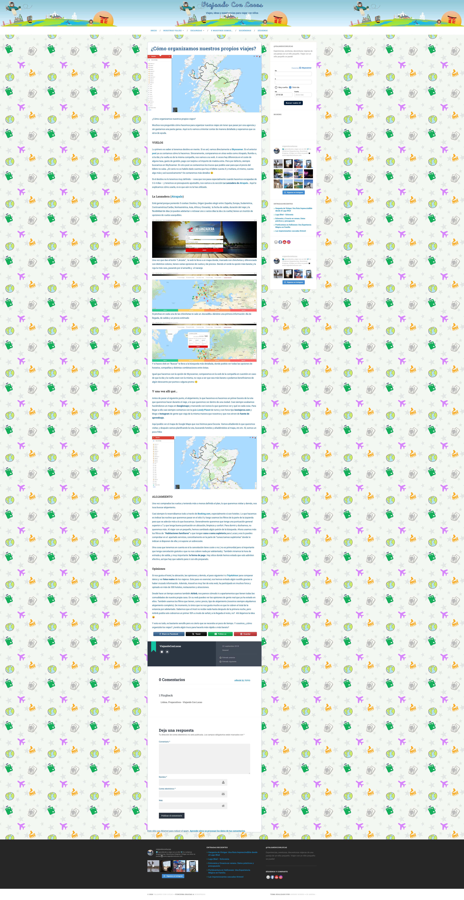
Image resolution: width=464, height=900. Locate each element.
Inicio (154, 30)
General (225, 650)
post (154, 153)
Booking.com (204, 513)
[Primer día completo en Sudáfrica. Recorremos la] (298, 163)
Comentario (164, 742)
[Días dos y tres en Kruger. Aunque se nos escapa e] (278, 163)
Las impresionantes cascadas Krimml (290, 231)
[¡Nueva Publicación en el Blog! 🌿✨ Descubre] (278, 173)
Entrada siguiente (229, 661)
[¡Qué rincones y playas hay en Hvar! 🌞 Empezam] (298, 183)
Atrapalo (244, 183)
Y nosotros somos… (221, 30)
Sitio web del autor (167, 652)
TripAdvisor (232, 575)
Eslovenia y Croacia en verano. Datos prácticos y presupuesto (290, 219)
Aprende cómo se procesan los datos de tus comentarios (217, 831)
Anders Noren (297, 894)
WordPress (199, 894)
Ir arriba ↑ (311, 894)
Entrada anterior (228, 657)
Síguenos (263, 30)
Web (161, 801)
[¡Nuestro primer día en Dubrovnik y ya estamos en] (288, 183)
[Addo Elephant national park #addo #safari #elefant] (288, 163)
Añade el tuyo (242, 680)
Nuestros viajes (172, 30)
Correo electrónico (167, 789)
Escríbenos (245, 30)
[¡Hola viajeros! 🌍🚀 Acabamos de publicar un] (288, 173)
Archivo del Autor (162, 652)
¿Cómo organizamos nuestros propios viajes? (203, 48)
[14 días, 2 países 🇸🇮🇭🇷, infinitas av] (308, 163)
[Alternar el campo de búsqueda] (312, 30)
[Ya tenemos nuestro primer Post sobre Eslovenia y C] (298, 173)
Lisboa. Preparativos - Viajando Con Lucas (181, 702)
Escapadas (196, 30)
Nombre (163, 777)
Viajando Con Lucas (163, 894)
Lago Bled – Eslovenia (284, 215)
